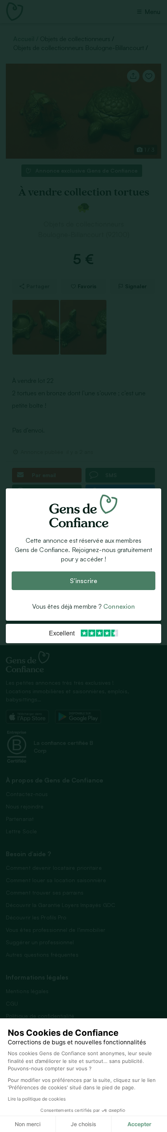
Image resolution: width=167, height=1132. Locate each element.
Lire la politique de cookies (37, 1099)
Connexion (119, 607)
